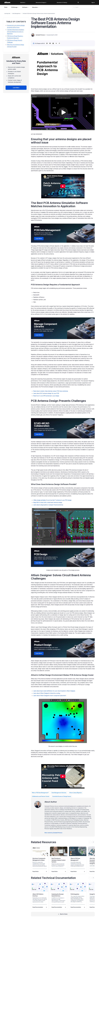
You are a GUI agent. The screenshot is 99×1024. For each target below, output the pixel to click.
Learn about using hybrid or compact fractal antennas (48, 505)
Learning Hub (7, 13)
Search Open (78, 2)
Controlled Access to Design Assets (61, 796)
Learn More (39, 238)
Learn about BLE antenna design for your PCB (46, 393)
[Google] (56, 43)
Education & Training (62, 2)
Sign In (93, 2)
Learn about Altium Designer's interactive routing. (46, 693)
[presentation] (93, 842)
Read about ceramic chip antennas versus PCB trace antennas (50, 391)
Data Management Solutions (59, 792)
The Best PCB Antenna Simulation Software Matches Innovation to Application (15, 31)
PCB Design (14, 7)
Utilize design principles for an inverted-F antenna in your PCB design (52, 500)
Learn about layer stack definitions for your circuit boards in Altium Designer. (54, 691)
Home (5, 7)
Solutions (22, 2)
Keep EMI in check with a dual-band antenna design (47, 502)
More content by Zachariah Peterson (53, 832)
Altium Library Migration (75, 792)
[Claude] (53, 43)
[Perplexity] (50, 43)
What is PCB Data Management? (40, 792)
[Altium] (7, 2)
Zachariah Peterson (40, 35)
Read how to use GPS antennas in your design (46, 396)
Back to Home (63, 914)
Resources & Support (41, 2)
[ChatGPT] (47, 43)
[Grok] (59, 43)
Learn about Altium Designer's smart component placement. (49, 695)
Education (35, 7)
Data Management (16, 13)
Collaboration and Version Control (40, 796)
